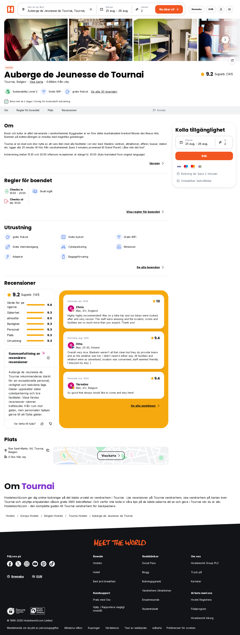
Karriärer (196, 581)
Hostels (97, 563)
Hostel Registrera (201, 599)
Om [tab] (6, 110)
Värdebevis (112, 627)
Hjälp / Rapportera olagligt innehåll (109, 609)
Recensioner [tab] (69, 110)
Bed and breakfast (104, 581)
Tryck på (196, 572)
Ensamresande (150, 599)
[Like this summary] (42, 423)
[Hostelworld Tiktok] (52, 564)
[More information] (48, 358)
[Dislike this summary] (50, 423)
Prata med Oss (102, 599)
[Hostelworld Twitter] (18, 564)
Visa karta (36, 82)
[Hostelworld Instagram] (27, 564)
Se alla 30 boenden (104, 91)
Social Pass (149, 563)
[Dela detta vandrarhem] (232, 60)
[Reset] (91, 9)
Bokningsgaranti (151, 581)
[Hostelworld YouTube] (35, 564)
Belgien (21, 82)
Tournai (9, 82)
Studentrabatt (150, 608)
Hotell (96, 572)
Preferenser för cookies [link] (181, 627)
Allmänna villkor (73, 627)
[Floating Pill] (225, 39)
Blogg (145, 572)
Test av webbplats (136, 627)
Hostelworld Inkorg (202, 617)
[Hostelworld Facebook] (10, 564)
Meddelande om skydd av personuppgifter (33, 627)
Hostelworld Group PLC (205, 563)
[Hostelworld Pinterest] (43, 564)
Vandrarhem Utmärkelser (156, 590)
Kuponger (94, 627)
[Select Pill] (221, 9)
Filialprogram (198, 608)
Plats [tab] (50, 110)
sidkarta (157, 627)
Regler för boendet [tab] (28, 110)
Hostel (9, 67)
